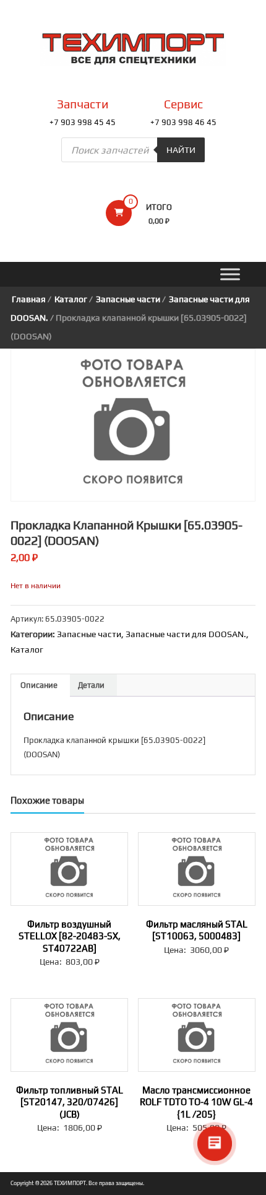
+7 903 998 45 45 (82, 122)
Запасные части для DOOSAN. (186, 634)
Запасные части (128, 299)
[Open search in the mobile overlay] (133, 149)
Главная (29, 299)
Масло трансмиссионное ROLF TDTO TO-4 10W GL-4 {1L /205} (196, 1102)
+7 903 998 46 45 (183, 122)
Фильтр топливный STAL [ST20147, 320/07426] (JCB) (69, 1102)
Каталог (70, 299)
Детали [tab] (91, 685)
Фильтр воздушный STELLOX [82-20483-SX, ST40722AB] (70, 936)
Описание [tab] (39, 685)
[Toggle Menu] (230, 274)
